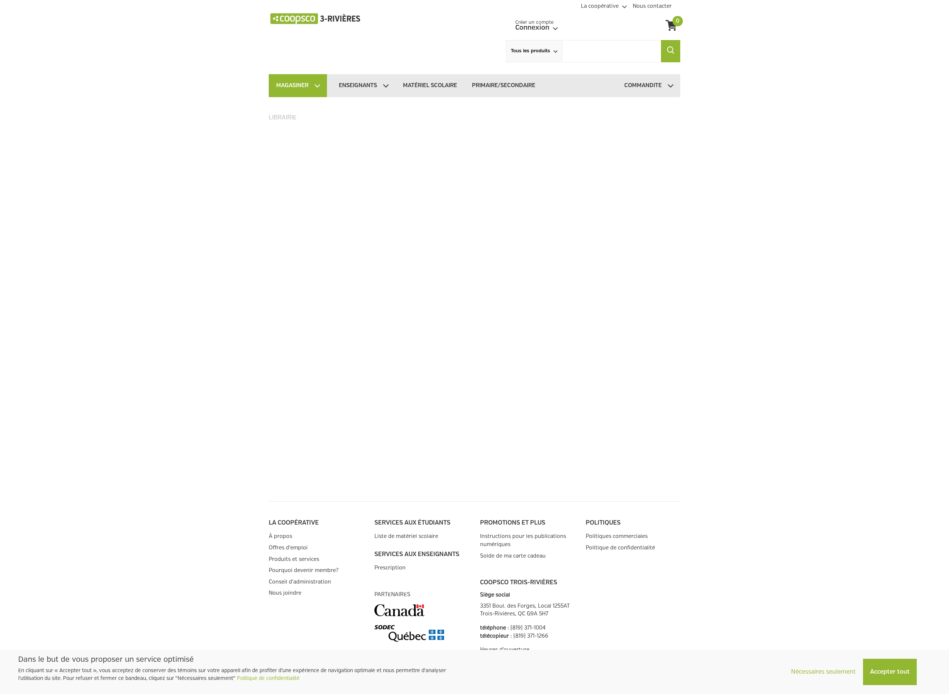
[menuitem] (604, 5)
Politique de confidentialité (268, 678)
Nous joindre (285, 593)
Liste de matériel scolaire (406, 536)
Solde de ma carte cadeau (513, 556)
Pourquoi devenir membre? (303, 570)
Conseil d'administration (300, 582)
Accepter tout (890, 672)
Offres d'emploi (288, 548)
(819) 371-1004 (528, 628)
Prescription (390, 568)
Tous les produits (530, 51)
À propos (280, 536)
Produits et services (294, 559)
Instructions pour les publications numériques (523, 540)
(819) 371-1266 (530, 636)
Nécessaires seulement (823, 672)
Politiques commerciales (617, 536)
